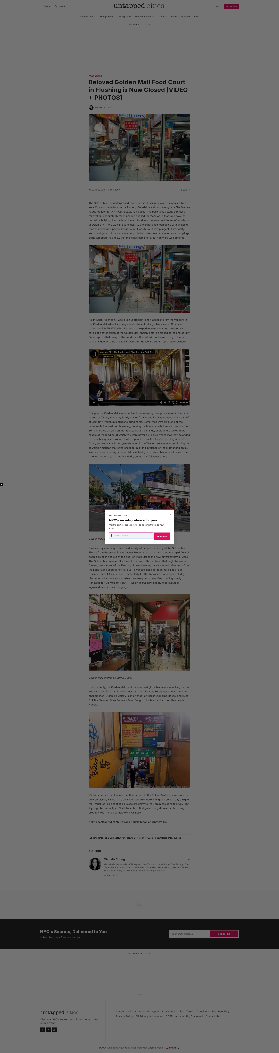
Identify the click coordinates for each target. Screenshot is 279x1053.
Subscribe (162, 536)
